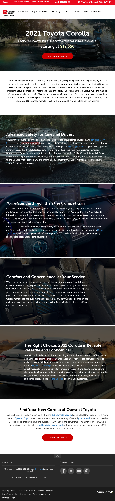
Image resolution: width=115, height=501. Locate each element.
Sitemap (5, 498)
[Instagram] (86, 471)
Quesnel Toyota (22, 418)
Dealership (9, 15)
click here (38, 469)
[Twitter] (71, 471)
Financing (56, 11)
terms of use (31, 494)
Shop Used (23, 11)
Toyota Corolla (55, 378)
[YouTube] (79, 471)
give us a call (84, 418)
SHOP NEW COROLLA (57, 56)
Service (68, 11)
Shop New (9, 11)
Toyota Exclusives (40, 11)
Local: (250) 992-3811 (63, 2)
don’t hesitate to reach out (50, 425)
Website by (102, 492)
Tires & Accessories (92, 11)
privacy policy (44, 494)
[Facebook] (63, 471)
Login (13, 498)
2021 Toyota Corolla (77, 146)
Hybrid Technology (41, 365)
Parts (77, 11)
